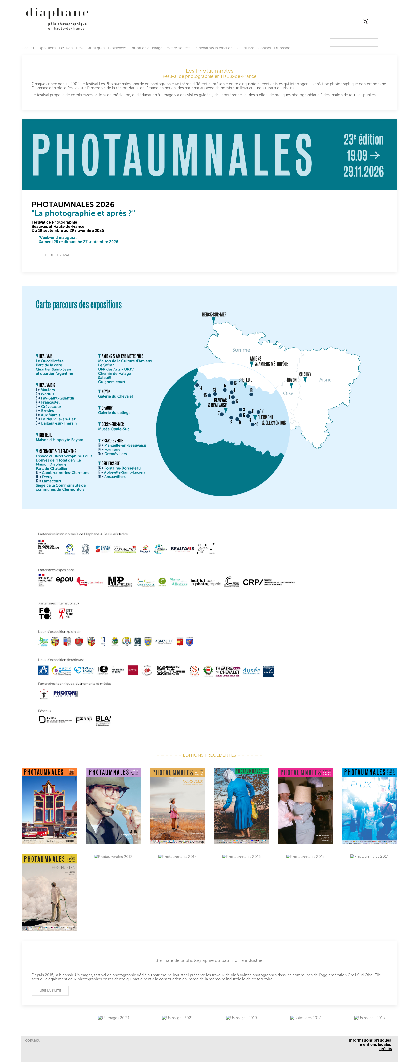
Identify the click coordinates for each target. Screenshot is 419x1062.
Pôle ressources (178, 48)
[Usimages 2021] (177, 1017)
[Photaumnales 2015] (305, 856)
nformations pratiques (370, 1040)
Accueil (28, 48)
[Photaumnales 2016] (241, 856)
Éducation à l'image (146, 48)
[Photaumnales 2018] (113, 856)
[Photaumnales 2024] (113, 806)
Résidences (117, 48)
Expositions (46, 48)
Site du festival (56, 255)
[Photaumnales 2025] (49, 806)
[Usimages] (209, 973)
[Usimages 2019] (241, 1017)
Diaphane (282, 48)
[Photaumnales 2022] (241, 806)
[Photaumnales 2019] (49, 892)
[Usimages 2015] (369, 1017)
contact (32, 1040)
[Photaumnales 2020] (369, 806)
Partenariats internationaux (216, 48)
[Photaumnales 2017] (177, 856)
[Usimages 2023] (113, 1017)
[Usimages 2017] (305, 1017)
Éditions (248, 48)
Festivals (66, 48)
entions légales (377, 1044)
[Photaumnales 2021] (305, 806)
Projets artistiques (90, 48)
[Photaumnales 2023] (177, 806)
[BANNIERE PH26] (209, 154)
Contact (264, 48)
